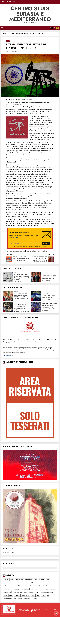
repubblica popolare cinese (47, 592)
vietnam (20, 598)
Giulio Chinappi (15, 589)
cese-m (27, 251)
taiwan (33, 595)
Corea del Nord (44, 583)
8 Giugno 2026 (46, 299)
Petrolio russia (41, 251)
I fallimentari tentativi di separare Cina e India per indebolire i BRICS (49, 276)
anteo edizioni (28, 579)
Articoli (8, 40)
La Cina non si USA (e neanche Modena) (48, 296)
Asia (35, 579)
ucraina (43, 595)
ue (48, 595)
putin (37, 592)
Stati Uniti (17, 595)
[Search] (55, 27)
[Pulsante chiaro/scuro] (51, 28)
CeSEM (31, 583)
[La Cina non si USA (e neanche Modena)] (36, 296)
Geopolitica (6, 589)
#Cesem (6, 579)
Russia (46, 251)
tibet (38, 595)
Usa (15, 598)
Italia (27, 293)
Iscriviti (57, 28)
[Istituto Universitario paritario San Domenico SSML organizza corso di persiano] (8, 277)
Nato (25, 592)
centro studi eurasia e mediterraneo (17, 251)
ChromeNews (49, 610)
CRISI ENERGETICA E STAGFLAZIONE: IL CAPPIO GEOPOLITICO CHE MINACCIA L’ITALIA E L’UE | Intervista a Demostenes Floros (21, 299)
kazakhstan (52, 589)
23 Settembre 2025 (19, 281)
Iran (37, 589)
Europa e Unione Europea (20, 293)
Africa (11, 579)
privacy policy (32, 246)
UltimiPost (54, 303)
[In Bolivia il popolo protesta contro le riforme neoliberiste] (36, 307)
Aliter (15, 303)
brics (48, 579)
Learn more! (15, 237)
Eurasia (31, 251)
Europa (35, 586)
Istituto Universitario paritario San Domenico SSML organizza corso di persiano (21, 277)
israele (41, 589)
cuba (13, 586)
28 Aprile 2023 (10, 51)
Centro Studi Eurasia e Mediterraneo (30, 14)
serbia (10, 595)
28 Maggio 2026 (46, 310)
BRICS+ (47, 273)
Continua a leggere (8, 355)
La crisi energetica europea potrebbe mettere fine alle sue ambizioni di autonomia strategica (21, 310)
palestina (31, 592)
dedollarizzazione (21, 586)
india (35, 251)
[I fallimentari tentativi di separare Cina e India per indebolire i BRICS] (36, 277)
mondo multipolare (17, 592)
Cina (49, 292)
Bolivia (50, 303)
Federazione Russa (44, 586)
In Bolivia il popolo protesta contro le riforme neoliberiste (48, 307)
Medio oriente (7, 592)
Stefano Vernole (25, 595)
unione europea (8, 598)
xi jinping (35, 598)
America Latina (45, 303)
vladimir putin (27, 598)
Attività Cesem (17, 291)
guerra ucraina (25, 589)
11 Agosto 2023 (46, 280)
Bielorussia (41, 579)
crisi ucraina (7, 586)
